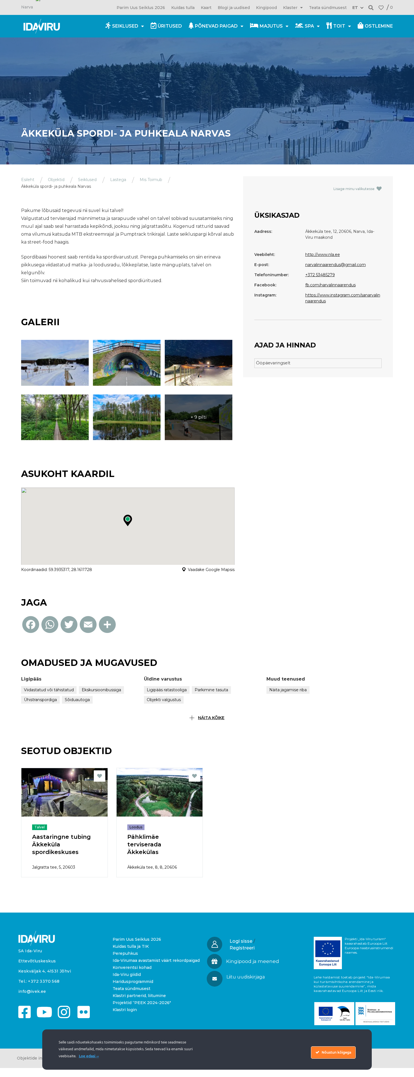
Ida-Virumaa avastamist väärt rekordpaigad (156, 960)
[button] (371, 7)
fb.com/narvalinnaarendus (330, 284)
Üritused (170, 26)
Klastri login (125, 1009)
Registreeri (242, 948)
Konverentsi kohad (132, 967)
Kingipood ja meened (252, 961)
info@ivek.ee (32, 991)
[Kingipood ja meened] (214, 961)
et (355, 7)
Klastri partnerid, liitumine (139, 995)
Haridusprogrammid (133, 981)
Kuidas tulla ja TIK (131, 946)
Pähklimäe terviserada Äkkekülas (144, 844)
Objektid (56, 179)
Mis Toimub (151, 179)
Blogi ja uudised (234, 7)
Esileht (27, 179)
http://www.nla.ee (322, 254)
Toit (339, 26)
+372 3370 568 (43, 981)
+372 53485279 (320, 274)
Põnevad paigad (216, 26)
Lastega (118, 179)
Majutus (271, 26)
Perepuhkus (125, 953)
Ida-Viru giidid (127, 974)
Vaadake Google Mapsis (211, 569)
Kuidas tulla (183, 7)
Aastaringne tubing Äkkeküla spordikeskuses (61, 844)
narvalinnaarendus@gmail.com (335, 264)
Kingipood (266, 7)
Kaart (206, 7)
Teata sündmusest (328, 7)
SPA (309, 26)
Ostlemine (379, 26)
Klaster (290, 7)
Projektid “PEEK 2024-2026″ (142, 1002)
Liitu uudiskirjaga (245, 977)
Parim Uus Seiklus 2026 (141, 7)
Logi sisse (241, 941)
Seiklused (125, 26)
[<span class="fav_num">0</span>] (381, 7)
